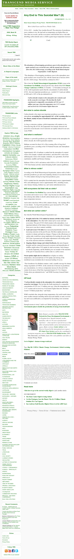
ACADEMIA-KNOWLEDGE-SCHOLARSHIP (9, 385)
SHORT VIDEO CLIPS (8, 489)
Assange (5, 141)
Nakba (12, 217)
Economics (14, 163)
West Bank (11, 267)
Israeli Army (9, 202)
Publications (5, 93)
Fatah (6, 172)
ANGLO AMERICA (7, 328)
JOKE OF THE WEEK (7, 483)
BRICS (12, 143)
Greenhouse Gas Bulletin (32, 85)
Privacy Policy (6, 542)
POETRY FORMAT (7, 479)
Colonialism (8, 149)
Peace (15, 230)
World (11, 270)
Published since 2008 (57, 411)
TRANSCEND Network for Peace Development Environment (54, 315)
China (13, 145)
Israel (6, 200)
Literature (8, 210)
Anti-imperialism (15, 138)
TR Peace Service (7, 122)
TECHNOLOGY (6, 318)
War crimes (11, 263)
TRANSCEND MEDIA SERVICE (28, 2)
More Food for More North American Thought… (11, 513)
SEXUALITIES (6, 460)
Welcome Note (6, 95)
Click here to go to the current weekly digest (38, 390)
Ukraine (7, 254)
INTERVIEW (5, 430)
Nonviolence (7, 219)
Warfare (12, 265)
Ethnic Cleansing (12, 168)
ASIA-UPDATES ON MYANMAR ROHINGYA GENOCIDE (10, 342)
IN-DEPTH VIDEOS (7, 487)
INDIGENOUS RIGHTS (8, 405)
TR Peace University (7, 120)
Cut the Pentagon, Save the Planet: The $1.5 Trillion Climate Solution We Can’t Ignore (45, 400)
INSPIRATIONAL (6, 473)
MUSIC (4, 454)
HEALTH (4, 400)
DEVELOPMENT (6, 438)
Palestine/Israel (11, 228)
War (5, 263)
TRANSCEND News (7, 282)
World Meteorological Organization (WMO (48, 83)
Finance (10, 172)
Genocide (14, 176)
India (16, 188)
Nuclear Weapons (11, 221)
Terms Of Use (5, 538)
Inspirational (7, 191)
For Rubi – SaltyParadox (8, 506)
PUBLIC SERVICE (7, 448)
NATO (18, 217)
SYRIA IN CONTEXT (7, 378)
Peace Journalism (29, 8)
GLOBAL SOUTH (6, 358)
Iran (18, 198)
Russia (15, 240)
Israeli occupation (11, 203)
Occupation (7, 222)
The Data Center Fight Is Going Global (39, 396)
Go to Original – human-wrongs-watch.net (38, 341)
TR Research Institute (8, 124)
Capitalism (6, 145)
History (15, 184)
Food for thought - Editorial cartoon (11, 173)
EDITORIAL (5, 278)
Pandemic (9, 230)
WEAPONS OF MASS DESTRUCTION (8, 307)
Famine (17, 171)
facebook (65, 354)
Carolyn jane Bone (7, 511)
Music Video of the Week (8, 499)
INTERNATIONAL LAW (8, 374)
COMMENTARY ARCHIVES (9, 493)
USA (13, 256)
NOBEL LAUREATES (7, 294)
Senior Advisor (58, 327)
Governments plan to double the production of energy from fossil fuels (46, 306)
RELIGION (5, 424)
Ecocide (7, 163)
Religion (11, 238)
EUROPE (4, 354)
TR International (6, 116)
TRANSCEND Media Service (56, 333)
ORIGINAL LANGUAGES (8, 485)
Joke (15, 204)
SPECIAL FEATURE (7, 422)
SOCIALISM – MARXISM (8, 394)
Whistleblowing (9, 269)
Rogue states (8, 240)
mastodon (53, 354)
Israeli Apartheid (14, 200)
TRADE (4, 436)
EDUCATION (5, 350)
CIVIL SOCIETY (6, 456)
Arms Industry (15, 140)
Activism (6, 136)
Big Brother (16, 141)
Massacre (6, 212)
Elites (14, 165)
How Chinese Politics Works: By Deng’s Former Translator (10, 80)
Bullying (17, 143)
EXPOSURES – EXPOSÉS (9, 396)
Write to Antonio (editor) (52, 8)
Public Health (15, 236)
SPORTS (4, 471)
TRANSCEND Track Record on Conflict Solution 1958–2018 (10, 107)
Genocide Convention (11, 178)
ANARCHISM (5, 440)
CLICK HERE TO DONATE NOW (11, 16)
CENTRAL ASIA (6, 352)
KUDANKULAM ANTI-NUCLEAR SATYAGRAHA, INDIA (10, 445)
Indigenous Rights (8, 190)
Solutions (12, 245)
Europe (15, 169)
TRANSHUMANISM (7, 426)
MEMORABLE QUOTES (8, 326)
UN (11, 254)
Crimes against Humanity (10, 154)
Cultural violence (11, 157)
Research (17, 238)
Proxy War (6, 236)
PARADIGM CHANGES (8, 407)
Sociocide (5, 245)
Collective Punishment (14, 147)
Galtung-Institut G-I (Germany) (10, 128)
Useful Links (5, 536)
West (18, 265)
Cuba (18, 155)
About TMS (42, 8)
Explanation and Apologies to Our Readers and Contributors (11, 522)
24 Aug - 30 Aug (11, 35)
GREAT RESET (6, 432)
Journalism (6, 206)
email (40, 354)
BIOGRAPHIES (6, 290)
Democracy (9, 159)
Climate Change (44, 347)
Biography (6, 143)
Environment (9, 167)
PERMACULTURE (7, 442)
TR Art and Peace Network (9, 118)
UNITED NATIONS (7, 380)
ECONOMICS (5, 434)
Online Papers (6, 91)
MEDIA (4, 356)
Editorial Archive (6, 89)
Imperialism (9, 188)
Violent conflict (15, 260)
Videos (36, 8)
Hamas (12, 182)
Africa (12, 136)
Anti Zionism (6, 140)
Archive (21, 8)
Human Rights (9, 186)
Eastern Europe (14, 161)
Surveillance (14, 250)
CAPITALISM (5, 390)
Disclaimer (5, 540)
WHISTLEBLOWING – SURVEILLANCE (8, 403)
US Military (14, 258)
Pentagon (9, 232)
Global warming (64, 347)
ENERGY (4, 339)
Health (17, 181)
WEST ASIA (5, 382)
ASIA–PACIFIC (6, 337)
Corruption (16, 151)
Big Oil (30, 347)
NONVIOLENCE (6, 302)
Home (16, 8)
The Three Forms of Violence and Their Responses (11, 517)
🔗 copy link (29, 357)
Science (7, 241)
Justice (13, 206)
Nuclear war (16, 219)
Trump (12, 252)
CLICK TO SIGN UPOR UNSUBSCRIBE (11, 45)
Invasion (13, 198)
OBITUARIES (5, 481)
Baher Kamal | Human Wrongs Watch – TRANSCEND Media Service (43, 23)
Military (11, 214)
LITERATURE (5, 452)
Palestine (14, 226)
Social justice (15, 243)
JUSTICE (4, 332)
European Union (8, 171)
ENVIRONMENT (6, 392)
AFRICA (4, 322)
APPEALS (5, 366)
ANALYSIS (5, 314)
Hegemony (8, 184)
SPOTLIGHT (5, 364)
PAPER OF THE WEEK (8, 286)
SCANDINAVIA (6, 376)
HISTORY (4, 398)
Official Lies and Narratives (12, 223)
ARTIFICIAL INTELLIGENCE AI (10, 388)
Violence (6, 260)
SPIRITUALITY (6, 477)
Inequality (17, 190)
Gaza (6, 176)
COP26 (35, 347)
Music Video (6, 217)
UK (16, 252)
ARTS (3, 428)
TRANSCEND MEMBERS (9, 304)
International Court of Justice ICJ (12, 192)
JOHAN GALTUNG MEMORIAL (10, 280)
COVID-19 (8, 153)
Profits (17, 234)
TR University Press (7, 126)
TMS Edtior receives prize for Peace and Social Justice (9, 103)
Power (12, 234)
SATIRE (4, 415)
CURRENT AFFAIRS (7, 458)
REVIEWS (5, 413)
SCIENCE (5, 420)
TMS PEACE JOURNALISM (9, 292)
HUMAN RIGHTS (6, 316)
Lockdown (14, 210)
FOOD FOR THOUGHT (8, 475)
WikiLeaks (6, 270)
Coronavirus (7, 151)
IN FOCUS (5, 320)
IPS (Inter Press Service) (47, 331)
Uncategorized (6, 491)
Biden (10, 141)
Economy (9, 165)
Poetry (15, 232)
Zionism (17, 270)
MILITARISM (5, 312)
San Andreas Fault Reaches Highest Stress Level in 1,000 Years (46, 404)
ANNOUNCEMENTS (7, 288)
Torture (7, 252)
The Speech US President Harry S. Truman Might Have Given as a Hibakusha (11, 527)
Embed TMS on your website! (11, 554)
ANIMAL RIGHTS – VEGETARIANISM (7, 465)
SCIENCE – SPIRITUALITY (9, 469)
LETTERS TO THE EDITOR (9, 462)
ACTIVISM (5, 324)
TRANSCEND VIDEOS (8, 284)
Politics (6, 234)
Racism (4, 238)
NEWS (4, 330)
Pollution (27, 349)
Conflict (16, 149)
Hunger (17, 186)
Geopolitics (9, 180)
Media (12, 212)
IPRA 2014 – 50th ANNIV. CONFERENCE (8, 496)
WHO (16, 269)
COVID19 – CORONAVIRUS (9, 467)
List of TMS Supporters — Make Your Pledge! (11, 27)
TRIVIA (4, 450)
